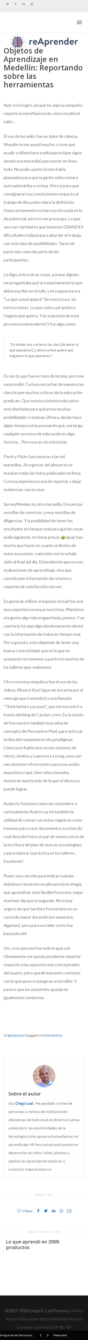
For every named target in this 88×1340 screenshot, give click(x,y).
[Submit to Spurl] (14, 1020)
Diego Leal (24, 1103)
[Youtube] (31, 4)
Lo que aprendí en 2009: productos (33, 1244)
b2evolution (52, 1035)
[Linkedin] (23, 4)
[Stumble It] (19, 1020)
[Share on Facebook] (10, 1020)
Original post (14, 1035)
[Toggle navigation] (79, 22)
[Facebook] (15, 4)
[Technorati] (23, 1020)
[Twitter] (7, 4)
